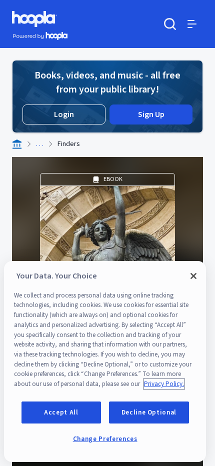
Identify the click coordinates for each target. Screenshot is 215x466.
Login (64, 114)
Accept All (61, 412)
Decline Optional (149, 412)
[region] (105, 361)
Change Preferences (105, 439)
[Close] (193, 276)
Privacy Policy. (164, 384)
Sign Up (151, 114)
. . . (40, 144)
